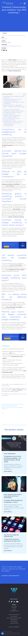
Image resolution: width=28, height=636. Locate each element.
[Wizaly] (8, 3)
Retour (5, 33)
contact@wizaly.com (14, 610)
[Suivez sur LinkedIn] (6, 50)
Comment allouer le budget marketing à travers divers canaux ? (14, 110)
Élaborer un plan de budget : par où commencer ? (14, 103)
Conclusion (9, 125)
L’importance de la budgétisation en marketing (13, 97)
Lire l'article (8, 471)
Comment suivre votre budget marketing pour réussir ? (12, 116)
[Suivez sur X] (4, 50)
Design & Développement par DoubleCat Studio (11, 634)
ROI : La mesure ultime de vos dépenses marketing (12, 119)
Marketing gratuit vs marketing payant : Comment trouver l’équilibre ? (14, 107)
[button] (23, 95)
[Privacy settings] (2, 633)
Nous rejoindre (14, 621)
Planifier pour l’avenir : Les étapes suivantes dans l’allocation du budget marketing (13, 123)
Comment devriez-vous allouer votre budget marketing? (12, 100)
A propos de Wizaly (14, 623)
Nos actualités (14, 616)
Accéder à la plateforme (14, 626)
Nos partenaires (14, 619)
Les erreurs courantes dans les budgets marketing (13, 113)
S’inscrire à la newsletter (14, 614)
